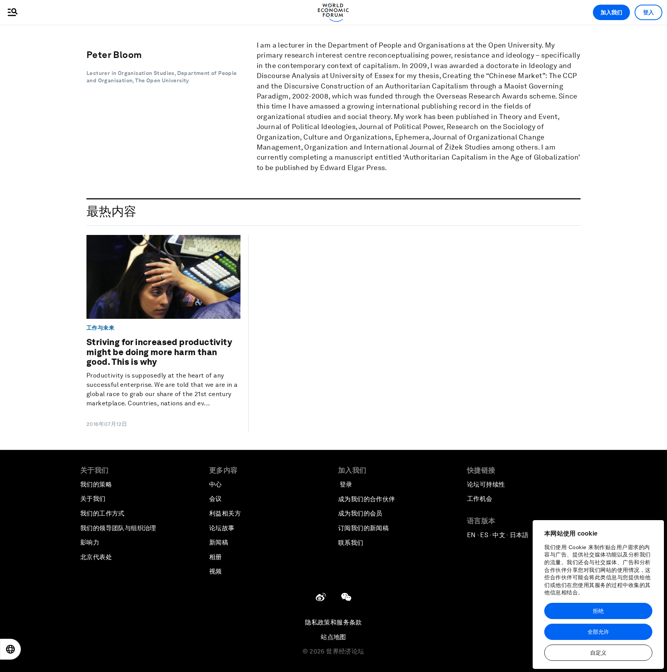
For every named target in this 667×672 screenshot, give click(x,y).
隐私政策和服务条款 (333, 622)
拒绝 (598, 611)
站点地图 (333, 637)
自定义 (598, 653)
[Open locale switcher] (10, 649)
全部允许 (598, 632)
